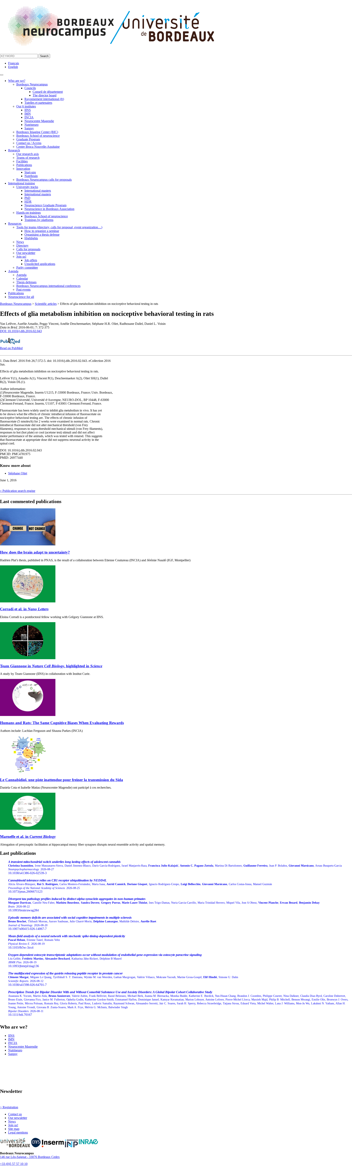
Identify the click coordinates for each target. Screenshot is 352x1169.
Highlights (31, 238)
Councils (30, 88)
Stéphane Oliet (17, 473)
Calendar (22, 278)
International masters (37, 190)
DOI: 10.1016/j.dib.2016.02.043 (21, 331)
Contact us (15, 1114)
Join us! (21, 256)
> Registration (9, 1107)
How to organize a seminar (41, 231)
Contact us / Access (28, 143)
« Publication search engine (17, 491)
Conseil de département (48, 91)
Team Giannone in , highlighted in (51, 666)
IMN (27, 113)
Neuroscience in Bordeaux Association (49, 209)
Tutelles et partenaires (38, 102)
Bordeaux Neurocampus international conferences (48, 286)
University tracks (27, 187)
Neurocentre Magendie (39, 121)
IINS (27, 110)
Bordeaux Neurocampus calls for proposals (44, 179)
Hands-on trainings (28, 212)
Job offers (30, 260)
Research (14, 150)
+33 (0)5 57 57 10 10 (14, 1164)
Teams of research (28, 157)
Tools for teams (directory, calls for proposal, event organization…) (59, 227)
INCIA (29, 117)
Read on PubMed (11, 348)
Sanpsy (29, 128)
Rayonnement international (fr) (44, 99)
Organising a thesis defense (41, 234)
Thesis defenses (26, 282)
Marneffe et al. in (28, 836)
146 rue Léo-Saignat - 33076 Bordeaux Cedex (30, 1157)
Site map (13, 1129)
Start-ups (30, 172)
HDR (28, 201)
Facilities (22, 161)
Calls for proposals (28, 249)
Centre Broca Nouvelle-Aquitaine (38, 146)
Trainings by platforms (38, 220)
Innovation (23, 168)
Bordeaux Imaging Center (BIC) (37, 132)
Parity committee (27, 267)
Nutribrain (31, 176)
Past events (23, 289)
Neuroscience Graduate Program (45, 205)
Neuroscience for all (21, 297)
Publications (24, 165)
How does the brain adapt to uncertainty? (35, 552)
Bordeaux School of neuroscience (38, 135)
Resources (14, 223)
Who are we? (16, 80)
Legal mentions (18, 1132)
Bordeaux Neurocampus (32, 84)
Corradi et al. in (24, 609)
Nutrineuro (31, 124)
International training (21, 183)
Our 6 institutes (26, 106)
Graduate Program (28, 139)
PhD (27, 198)
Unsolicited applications (39, 264)
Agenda (13, 271)
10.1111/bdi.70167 (178, 1003)
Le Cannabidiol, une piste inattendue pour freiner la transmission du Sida (61, 780)
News (20, 242)
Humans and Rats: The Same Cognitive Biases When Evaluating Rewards (62, 723)
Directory (22, 245)
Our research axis (27, 154)
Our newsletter (25, 253)
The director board (44, 95)
